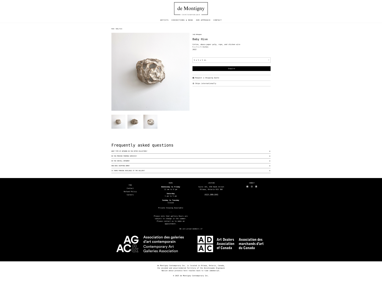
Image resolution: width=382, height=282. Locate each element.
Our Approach (203, 20)
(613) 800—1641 (211, 194)
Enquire (231, 69)
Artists (164, 20)
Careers (130, 195)
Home (112, 28)
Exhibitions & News (182, 20)
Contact (217, 20)
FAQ (130, 185)
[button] (118, 122)
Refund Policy (130, 192)
